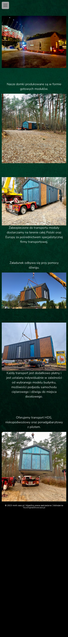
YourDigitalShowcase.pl (34, 507)
